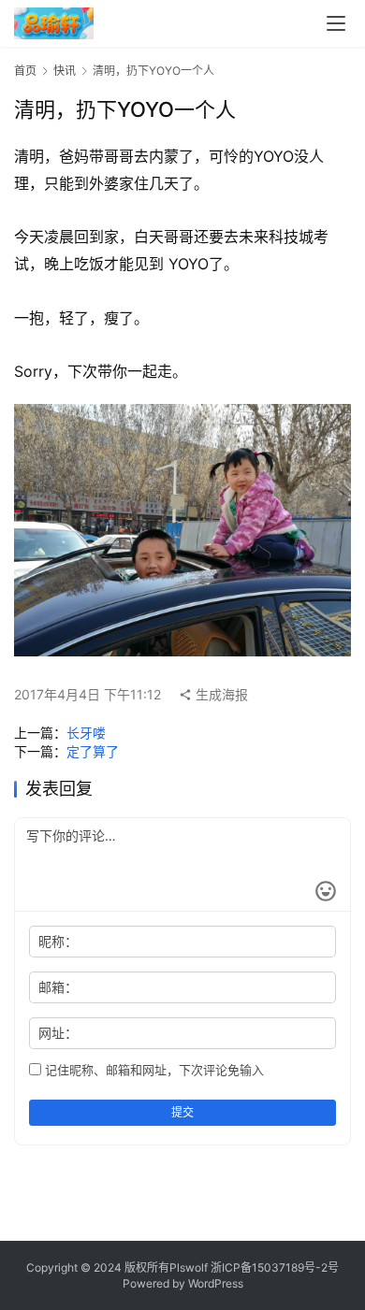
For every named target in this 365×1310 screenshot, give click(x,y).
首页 (25, 71)
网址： (58, 1033)
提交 (182, 1112)
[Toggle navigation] (336, 23)
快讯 (64, 71)
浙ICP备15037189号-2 (269, 1267)
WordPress (215, 1283)
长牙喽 (86, 733)
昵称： (58, 941)
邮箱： (58, 987)
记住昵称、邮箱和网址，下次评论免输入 (152, 1069)
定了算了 (92, 751)
